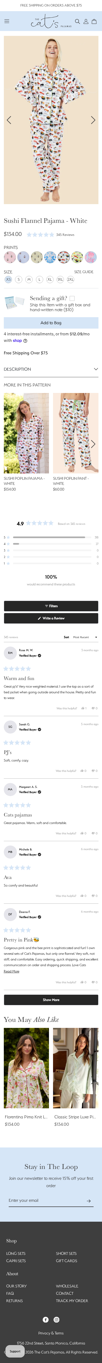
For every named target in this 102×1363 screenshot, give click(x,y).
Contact (64, 1293)
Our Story (16, 1286)
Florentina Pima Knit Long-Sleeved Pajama (44, 1116)
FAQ (10, 1293)
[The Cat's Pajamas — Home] (51, 20)
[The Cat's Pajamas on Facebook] (46, 1319)
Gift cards (66, 1261)
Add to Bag (51, 322)
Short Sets (66, 1253)
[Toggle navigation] (7, 21)
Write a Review (59, 620)
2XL (70, 279)
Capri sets (16, 1261)
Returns (14, 1301)
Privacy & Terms (51, 1333)
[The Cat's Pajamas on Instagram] (57, 1319)
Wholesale (67, 1286)
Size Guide (84, 272)
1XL (60, 279)
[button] (77, 21)
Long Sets (16, 1253)
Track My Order (72, 1301)
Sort (67, 637)
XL (50, 279)
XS (8, 279)
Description (17, 369)
